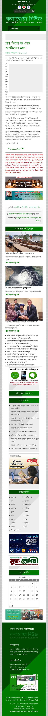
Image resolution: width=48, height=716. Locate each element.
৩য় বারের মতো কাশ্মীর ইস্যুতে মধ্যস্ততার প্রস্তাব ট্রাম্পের (22, 341)
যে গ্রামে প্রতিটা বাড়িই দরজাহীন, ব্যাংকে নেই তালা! (20, 365)
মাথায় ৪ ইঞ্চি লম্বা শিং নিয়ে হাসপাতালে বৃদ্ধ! (18, 351)
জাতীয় (12, 515)
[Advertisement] (26, 37)
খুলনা (12, 512)
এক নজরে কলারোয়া (33, 697)
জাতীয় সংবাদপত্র (10, 700)
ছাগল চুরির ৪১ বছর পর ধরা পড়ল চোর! (17, 362)
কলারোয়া (13, 497)
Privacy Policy (34, 700)
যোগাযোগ (23, 4)
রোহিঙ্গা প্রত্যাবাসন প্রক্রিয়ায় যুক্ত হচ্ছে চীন (19, 338)
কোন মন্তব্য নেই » (34, 207)
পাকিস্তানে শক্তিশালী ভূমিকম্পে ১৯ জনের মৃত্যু (23, 435)
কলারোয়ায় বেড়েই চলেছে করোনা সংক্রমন (22, 424)
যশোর (26, 512)
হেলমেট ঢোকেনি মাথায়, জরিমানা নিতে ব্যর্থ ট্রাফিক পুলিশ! (22, 357)
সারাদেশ (13, 519)
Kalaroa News (15, 149)
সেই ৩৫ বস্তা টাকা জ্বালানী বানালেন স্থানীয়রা (23, 431)
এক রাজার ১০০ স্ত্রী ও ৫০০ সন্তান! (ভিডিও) (19, 343)
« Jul (11, 606)
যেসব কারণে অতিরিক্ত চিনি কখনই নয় (20, 214)
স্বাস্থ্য (26, 523)
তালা (12, 501)
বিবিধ (26, 526)
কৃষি (26, 519)
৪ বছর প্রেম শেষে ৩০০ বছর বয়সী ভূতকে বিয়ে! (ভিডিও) (21, 360)
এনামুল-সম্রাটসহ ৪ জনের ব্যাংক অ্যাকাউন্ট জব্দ (23, 445)
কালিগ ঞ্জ (27, 508)
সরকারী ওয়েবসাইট (21, 697)
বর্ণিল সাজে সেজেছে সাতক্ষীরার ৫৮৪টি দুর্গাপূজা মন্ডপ (24, 449)
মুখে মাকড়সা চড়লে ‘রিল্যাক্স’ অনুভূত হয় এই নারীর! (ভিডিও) (22, 346)
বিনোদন (13, 526)
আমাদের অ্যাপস (31, 4)
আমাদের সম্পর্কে (15, 4)
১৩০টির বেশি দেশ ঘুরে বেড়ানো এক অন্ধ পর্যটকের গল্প (21, 354)
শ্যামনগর (13, 508)
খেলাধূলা (13, 523)
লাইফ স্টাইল (24, 207)
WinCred (34, 711)
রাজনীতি (27, 515)
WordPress (14, 711)
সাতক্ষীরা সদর (28, 497)
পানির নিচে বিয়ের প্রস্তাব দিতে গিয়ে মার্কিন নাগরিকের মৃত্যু (22, 349)
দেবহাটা (13, 504)
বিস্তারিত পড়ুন (12, 262)
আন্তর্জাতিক (17, 207)
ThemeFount (19, 709)
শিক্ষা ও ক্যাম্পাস (15, 530)
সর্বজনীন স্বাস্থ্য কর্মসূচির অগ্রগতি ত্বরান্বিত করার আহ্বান (22, 336)
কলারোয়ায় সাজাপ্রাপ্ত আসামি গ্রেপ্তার (21, 428)
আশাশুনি (27, 501)
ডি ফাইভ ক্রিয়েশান (22, 700)
